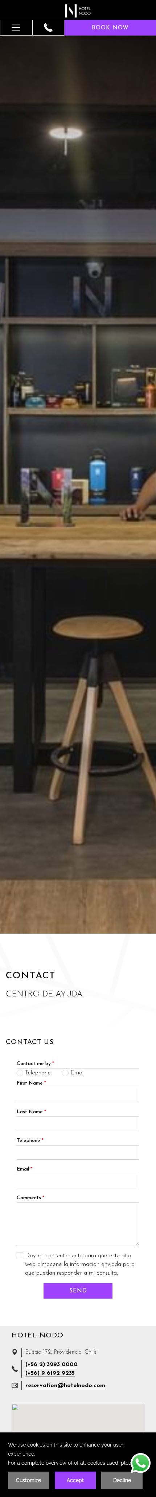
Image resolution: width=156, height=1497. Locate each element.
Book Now (110, 28)
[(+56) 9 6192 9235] (48, 27)
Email (24, 1169)
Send (78, 1291)
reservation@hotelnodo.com (65, 1386)
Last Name (31, 1112)
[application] (78, 1464)
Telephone (30, 1140)
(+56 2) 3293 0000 (51, 1365)
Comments (30, 1198)
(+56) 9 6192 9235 (50, 1373)
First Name (31, 1083)
